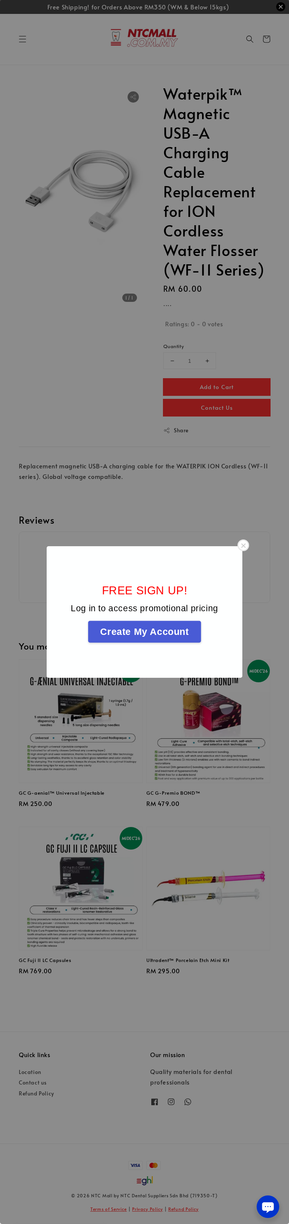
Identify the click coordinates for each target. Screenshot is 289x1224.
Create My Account (144, 631)
